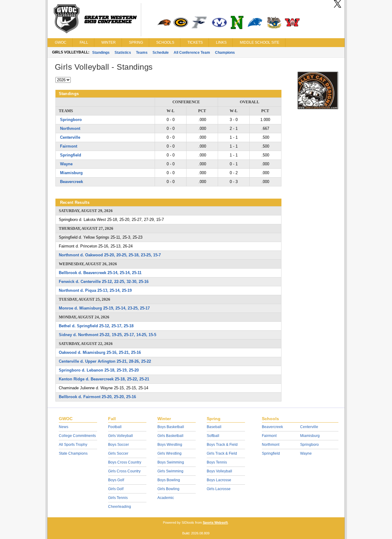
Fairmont (68, 146)
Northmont (70, 128)
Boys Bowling (168, 480)
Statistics (123, 52)
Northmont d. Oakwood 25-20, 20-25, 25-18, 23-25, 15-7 (110, 255)
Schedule (161, 52)
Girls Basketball (170, 436)
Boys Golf (116, 480)
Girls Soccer (118, 453)
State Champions (73, 453)
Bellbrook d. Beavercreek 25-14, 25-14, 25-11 (100, 272)
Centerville (70, 137)
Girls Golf (115, 489)
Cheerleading (119, 506)
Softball (213, 436)
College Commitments (77, 436)
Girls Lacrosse (219, 489)
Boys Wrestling (169, 444)
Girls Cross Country (124, 471)
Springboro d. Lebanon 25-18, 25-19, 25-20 (99, 370)
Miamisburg (71, 172)
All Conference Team (192, 52)
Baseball (214, 427)
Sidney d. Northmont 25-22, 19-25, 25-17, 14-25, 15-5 (107, 334)
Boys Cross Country (124, 462)
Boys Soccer (118, 444)
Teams (142, 52)
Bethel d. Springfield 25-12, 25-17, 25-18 (96, 326)
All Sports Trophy (73, 444)
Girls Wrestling (169, 453)
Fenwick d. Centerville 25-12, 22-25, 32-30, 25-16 (104, 281)
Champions (225, 52)
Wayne (66, 164)
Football (115, 427)
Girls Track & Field (222, 453)
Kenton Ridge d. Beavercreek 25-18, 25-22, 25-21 (104, 379)
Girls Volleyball (120, 436)
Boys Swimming (170, 462)
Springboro (71, 119)
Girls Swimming (170, 471)
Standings (101, 52)
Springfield (70, 155)
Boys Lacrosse (219, 480)
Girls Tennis (118, 498)
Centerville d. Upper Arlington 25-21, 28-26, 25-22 (105, 361)
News (63, 427)
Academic (165, 498)
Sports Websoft (215, 522)
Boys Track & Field (222, 444)
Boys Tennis (217, 462)
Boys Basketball (170, 427)
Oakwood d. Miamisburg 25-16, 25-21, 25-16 (100, 352)
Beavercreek (71, 181)
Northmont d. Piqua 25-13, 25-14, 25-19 (95, 290)
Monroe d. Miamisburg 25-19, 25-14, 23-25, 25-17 (104, 308)
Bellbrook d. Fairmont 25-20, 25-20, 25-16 (97, 396)
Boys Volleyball (219, 471)
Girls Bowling (168, 489)
